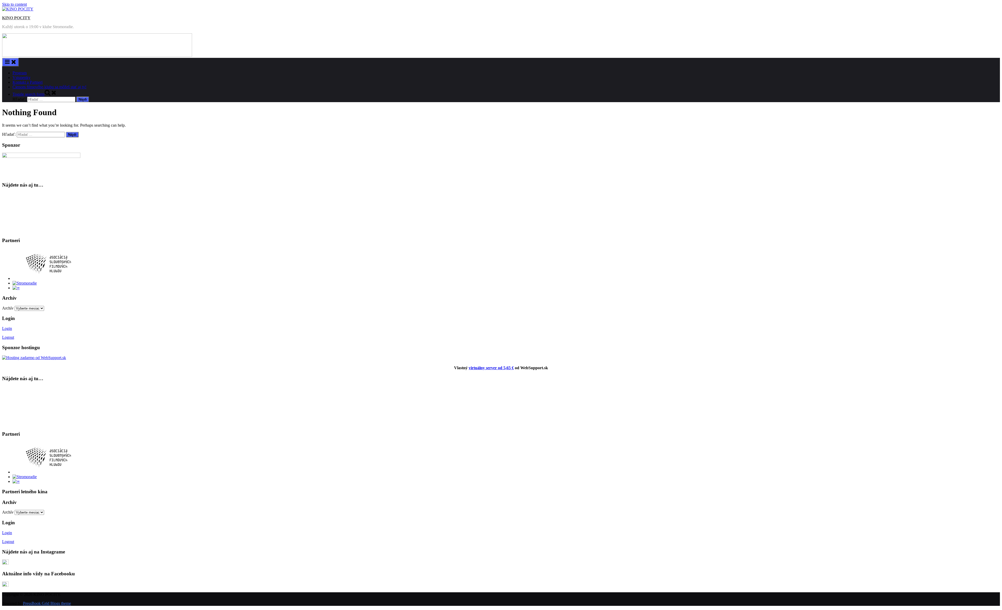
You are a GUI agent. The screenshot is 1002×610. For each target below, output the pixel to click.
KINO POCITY (16, 18)
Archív (8, 308)
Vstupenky (22, 77)
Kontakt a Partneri (28, 82)
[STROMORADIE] (25, 283)
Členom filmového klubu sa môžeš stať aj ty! (49, 87)
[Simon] (16, 288)
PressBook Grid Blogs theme (47, 603)
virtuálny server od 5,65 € (491, 368)
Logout (8, 337)
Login (7, 328)
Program (20, 73)
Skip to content (14, 4)
